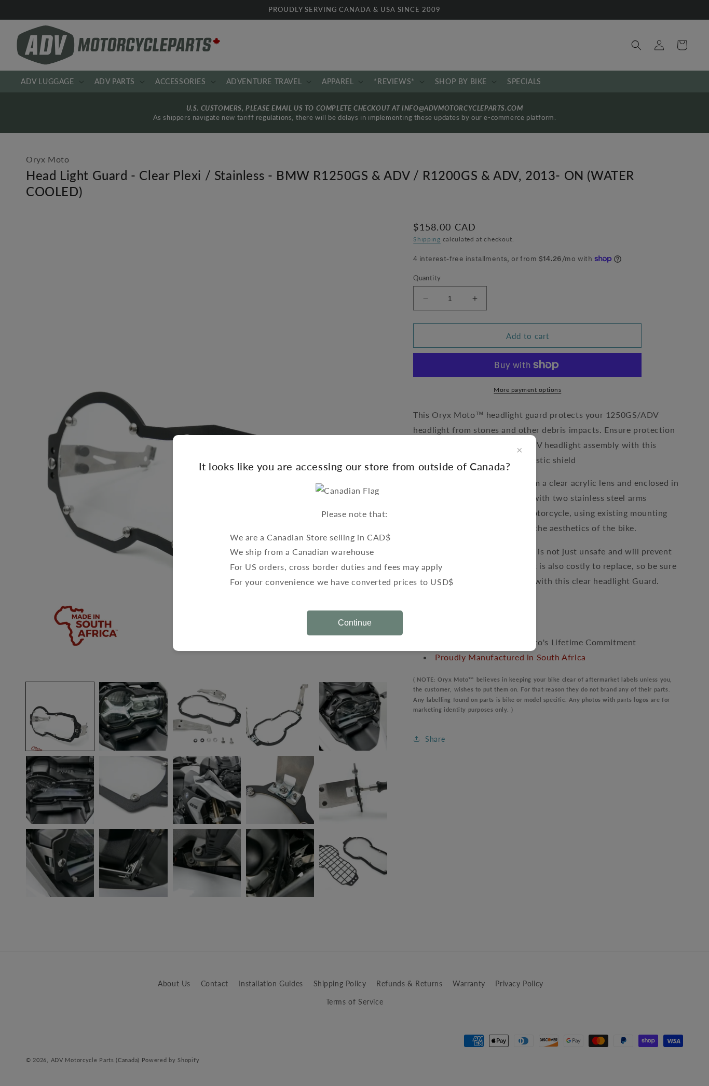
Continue (355, 622)
